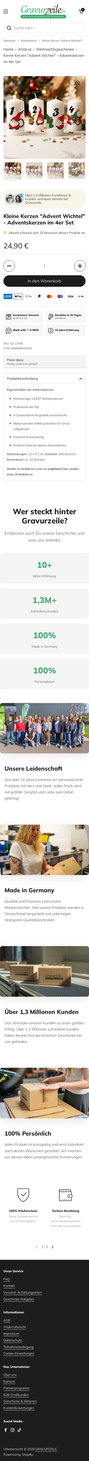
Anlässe (24, 49)
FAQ (6, 1279)
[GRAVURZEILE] (43, 11)
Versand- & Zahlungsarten (22, 1292)
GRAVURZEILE (46, 1449)
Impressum (11, 1334)
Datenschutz (12, 1340)
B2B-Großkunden (16, 1395)
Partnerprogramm (16, 1388)
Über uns (10, 1375)
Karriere (9, 1381)
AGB (6, 1320)
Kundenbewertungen (18, 1408)
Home (8, 49)
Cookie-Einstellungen (18, 1353)
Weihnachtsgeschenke (55, 49)
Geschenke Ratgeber (18, 1299)
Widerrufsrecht (14, 1327)
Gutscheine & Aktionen (20, 1401)
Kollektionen (29, 40)
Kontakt (9, 1286)
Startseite (9, 40)
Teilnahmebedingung (18, 1347)
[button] (81, 11)
